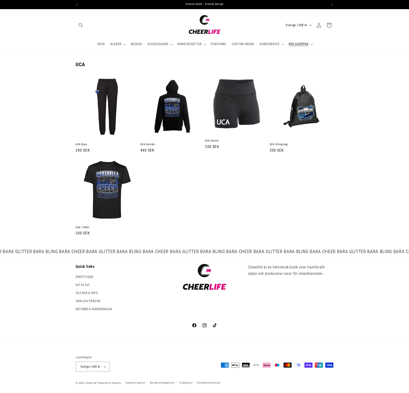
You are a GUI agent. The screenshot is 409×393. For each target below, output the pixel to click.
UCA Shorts (212, 140)
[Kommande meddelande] (332, 4)
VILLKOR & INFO (87, 293)
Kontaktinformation (208, 382)
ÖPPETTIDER (84, 277)
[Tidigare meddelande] (77, 4)
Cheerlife (91, 383)
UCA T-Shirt (82, 227)
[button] (81, 25)
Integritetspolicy (135, 382)
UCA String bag (279, 144)
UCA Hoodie (147, 144)
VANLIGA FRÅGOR (88, 301)
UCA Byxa (81, 144)
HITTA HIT (83, 285)
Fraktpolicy (185, 382)
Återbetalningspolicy (162, 382)
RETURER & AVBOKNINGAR (94, 309)
